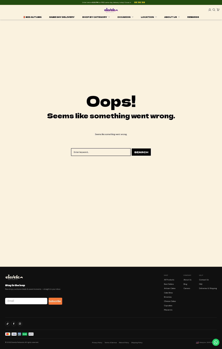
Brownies (168, 297)
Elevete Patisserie (17, 342)
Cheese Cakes (170, 301)
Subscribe (55, 301)
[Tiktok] (7, 323)
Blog (185, 284)
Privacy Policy (97, 343)
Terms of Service (111, 343)
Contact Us (204, 280)
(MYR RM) (206, 342)
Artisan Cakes (169, 288)
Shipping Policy (136, 343)
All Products (169, 280)
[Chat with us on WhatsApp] (215, 342)
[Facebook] (13, 323)
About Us (187, 280)
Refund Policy (124, 343)
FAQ (200, 284)
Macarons (168, 310)
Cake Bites (168, 293)
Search (141, 152)
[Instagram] (19, 323)
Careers (187, 288)
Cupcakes (168, 305)
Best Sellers (169, 284)
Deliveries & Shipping (208, 288)
